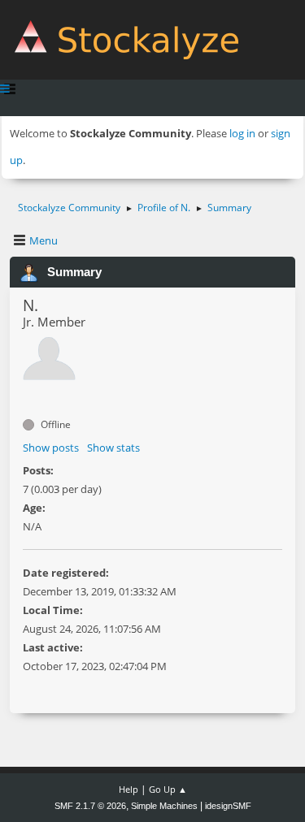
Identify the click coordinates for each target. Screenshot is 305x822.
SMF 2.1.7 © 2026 (90, 806)
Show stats (113, 447)
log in (242, 133)
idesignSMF (228, 806)
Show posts (51, 447)
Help (128, 789)
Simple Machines (164, 806)
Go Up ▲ (168, 789)
